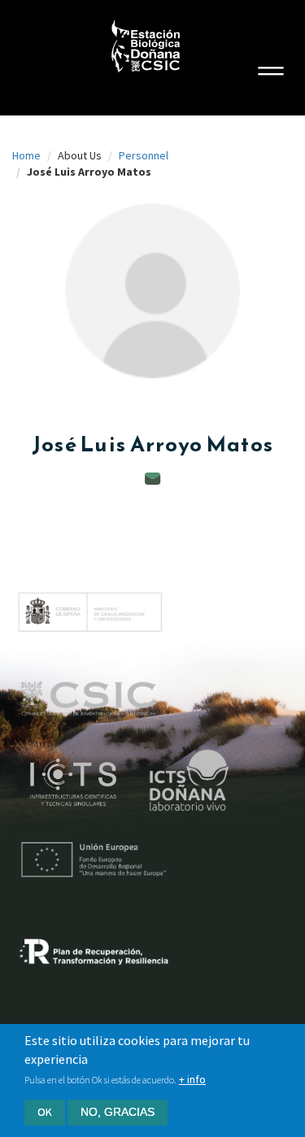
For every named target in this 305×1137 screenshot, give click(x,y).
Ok (44, 1111)
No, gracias (118, 1111)
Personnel (143, 155)
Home (26, 155)
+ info (192, 1079)
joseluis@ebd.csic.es (153, 479)
